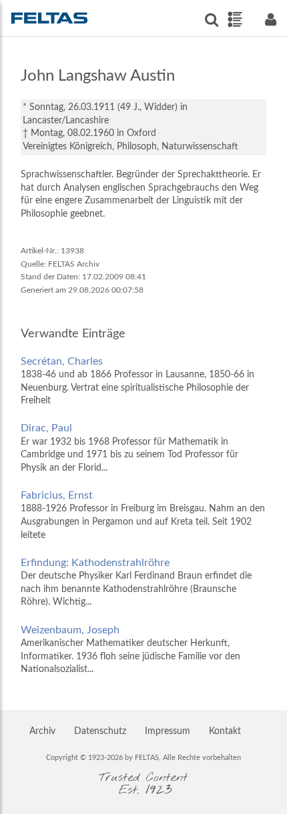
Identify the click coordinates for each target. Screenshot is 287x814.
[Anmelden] (270, 19)
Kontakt (225, 731)
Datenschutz (100, 731)
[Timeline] (234, 19)
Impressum (167, 731)
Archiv (42, 731)
